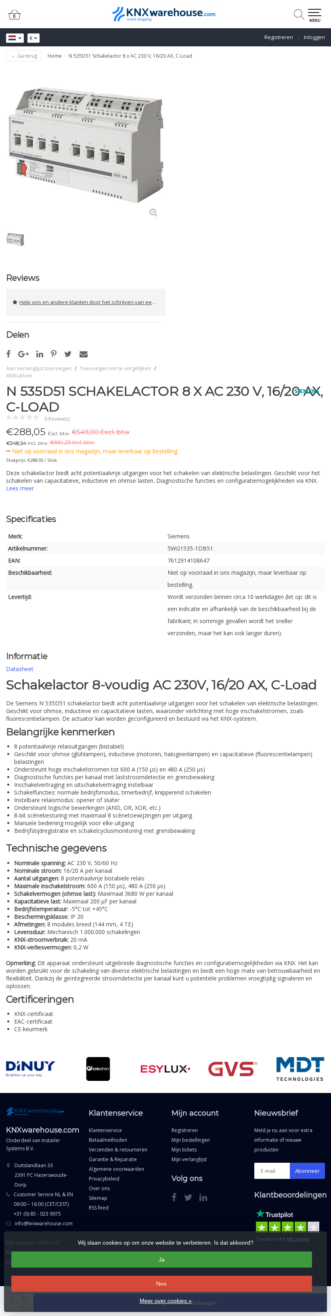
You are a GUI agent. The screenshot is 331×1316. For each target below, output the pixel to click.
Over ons (99, 1188)
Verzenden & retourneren (118, 1149)
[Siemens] (304, 391)
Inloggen (314, 37)
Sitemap (98, 1198)
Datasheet (20, 669)
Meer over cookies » (166, 1300)
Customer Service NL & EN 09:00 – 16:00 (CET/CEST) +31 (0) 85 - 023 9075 (43, 1204)
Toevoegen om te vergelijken (115, 368)
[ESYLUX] (165, 1069)
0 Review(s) (56, 418)
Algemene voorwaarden (116, 1169)
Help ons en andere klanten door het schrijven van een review (92, 302)
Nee (161, 1284)
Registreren (278, 37)
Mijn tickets (184, 1149)
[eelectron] (98, 1069)
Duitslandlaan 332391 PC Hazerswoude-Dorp (41, 1175)
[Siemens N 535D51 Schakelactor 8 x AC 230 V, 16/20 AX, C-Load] (86, 145)
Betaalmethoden (108, 1140)
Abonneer (307, 1170)
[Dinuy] (30, 1069)
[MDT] (300, 1069)
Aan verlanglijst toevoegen (38, 368)
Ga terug (26, 55)
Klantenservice (105, 1130)
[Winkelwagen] (14, 18)
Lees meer (20, 488)
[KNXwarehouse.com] (165, 14)
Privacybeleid (104, 1178)
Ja (162, 1259)
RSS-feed (99, 1207)
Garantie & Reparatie (113, 1159)
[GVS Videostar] (233, 1069)
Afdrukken (19, 375)
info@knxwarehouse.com (44, 1223)
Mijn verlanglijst (189, 1159)
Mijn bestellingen (191, 1140)
